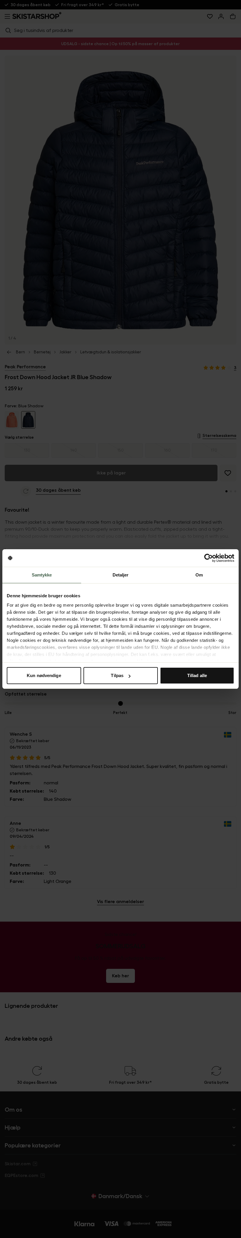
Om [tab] (199, 574)
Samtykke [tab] (42, 574)
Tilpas (117, 675)
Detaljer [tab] (121, 574)
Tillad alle (197, 675)
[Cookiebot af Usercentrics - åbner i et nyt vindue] (208, 558)
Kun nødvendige (44, 675)
